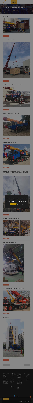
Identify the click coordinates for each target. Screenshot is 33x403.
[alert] (16, 201)
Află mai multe (20, 199)
